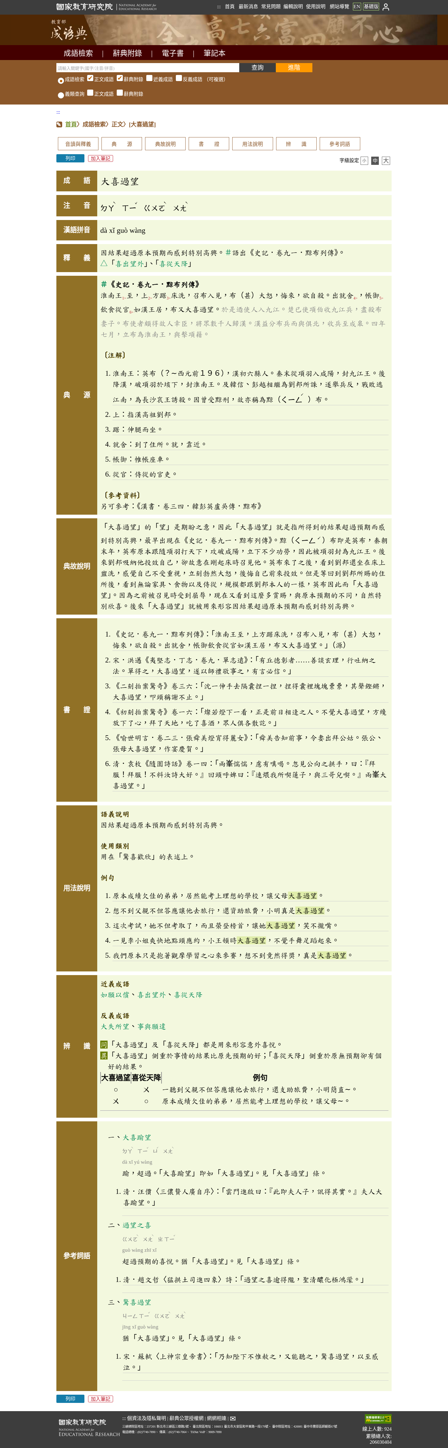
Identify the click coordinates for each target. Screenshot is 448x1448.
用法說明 (252, 144)
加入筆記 (100, 158)
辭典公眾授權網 (186, 1418)
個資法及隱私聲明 (146, 1418)
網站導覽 (339, 6)
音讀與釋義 (78, 144)
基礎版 (371, 6)
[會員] (386, 6)
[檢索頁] (86, 43)
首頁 (230, 6)
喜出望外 (129, 264)
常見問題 (271, 6)
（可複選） (161, 79)
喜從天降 (173, 264)
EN (357, 6)
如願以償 (115, 995)
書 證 (209, 144)
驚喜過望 (136, 1302)
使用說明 (315, 6)
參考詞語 (339, 144)
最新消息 (248, 6)
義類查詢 (74, 94)
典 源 (122, 144)
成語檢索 (78, 53)
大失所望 (115, 1026)
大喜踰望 (136, 1137)
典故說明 (165, 144)
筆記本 (215, 53)
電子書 (173, 53)
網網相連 (216, 1418)
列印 (70, 158)
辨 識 (296, 144)
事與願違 (151, 1026)
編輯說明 (293, 6)
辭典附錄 (127, 53)
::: (219, 6)
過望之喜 (136, 1225)
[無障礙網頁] (378, 1419)
